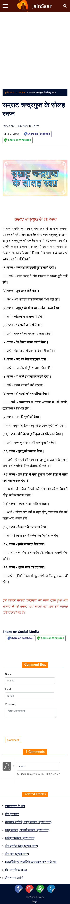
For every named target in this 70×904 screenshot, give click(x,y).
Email (8, 689)
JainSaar (10, 92)
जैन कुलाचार (12, 814)
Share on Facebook (39, 133)
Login (35, 901)
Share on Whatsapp (19, 139)
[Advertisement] (35, 49)
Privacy (40, 897)
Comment (10, 704)
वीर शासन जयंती (14, 878)
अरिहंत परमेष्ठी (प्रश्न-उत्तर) (20, 838)
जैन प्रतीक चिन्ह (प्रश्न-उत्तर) (21, 846)
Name (8, 674)
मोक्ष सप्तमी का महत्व (16, 870)
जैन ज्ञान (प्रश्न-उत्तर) (17, 854)
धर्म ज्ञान (22, 92)
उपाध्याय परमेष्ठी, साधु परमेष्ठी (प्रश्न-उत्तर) (28, 822)
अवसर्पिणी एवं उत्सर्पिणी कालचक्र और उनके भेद (30, 862)
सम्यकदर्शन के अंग (15, 806)
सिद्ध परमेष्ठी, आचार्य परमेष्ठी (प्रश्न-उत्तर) (27, 830)
